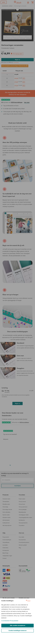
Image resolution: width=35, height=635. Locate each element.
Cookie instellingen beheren (18, 630)
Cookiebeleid (5, 620)
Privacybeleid (14, 620)
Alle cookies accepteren (17, 625)
